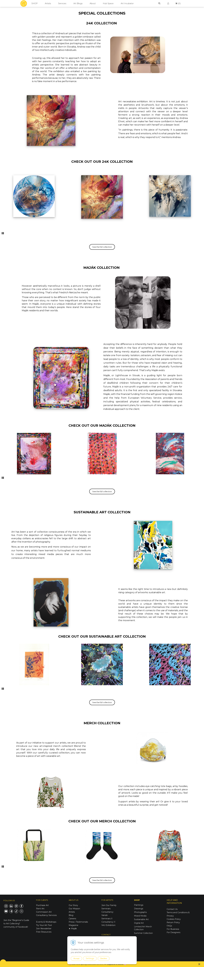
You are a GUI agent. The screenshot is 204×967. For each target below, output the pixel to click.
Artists (48, 3)
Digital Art (139, 923)
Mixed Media (140, 916)
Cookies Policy (174, 919)
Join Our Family (108, 905)
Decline (103, 958)
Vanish (104, 915)
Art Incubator (127, 3)
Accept (76, 958)
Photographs (140, 912)
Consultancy (107, 912)
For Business (173, 929)
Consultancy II (108, 922)
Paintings (138, 905)
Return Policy (173, 922)
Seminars (105, 908)
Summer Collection (143, 933)
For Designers (173, 932)
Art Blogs (77, 3)
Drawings (138, 908)
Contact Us (172, 909)
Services (62, 3)
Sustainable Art (141, 919)
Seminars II (106, 918)
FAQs (169, 926)
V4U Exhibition (108, 925)
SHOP (35, 3)
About (93, 3)
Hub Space (108, 3)
